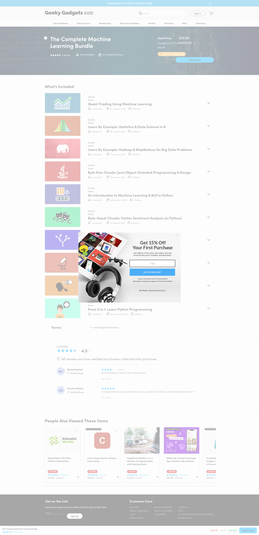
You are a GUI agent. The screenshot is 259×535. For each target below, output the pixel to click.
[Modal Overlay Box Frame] (129, 267)
